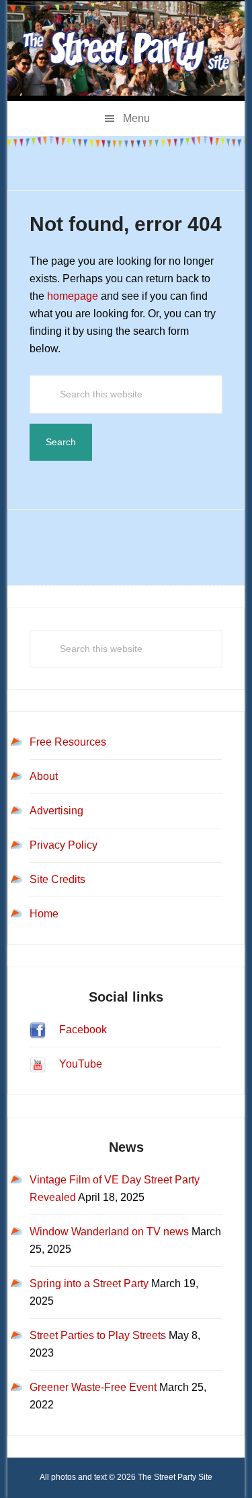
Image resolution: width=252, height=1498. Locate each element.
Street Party (126, 50)
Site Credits (57, 879)
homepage (72, 296)
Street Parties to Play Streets (98, 1335)
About (44, 776)
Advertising (56, 810)
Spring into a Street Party (89, 1283)
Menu (136, 118)
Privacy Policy (63, 845)
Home (44, 913)
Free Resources (68, 742)
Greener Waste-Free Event (93, 1387)
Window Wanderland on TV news (109, 1231)
